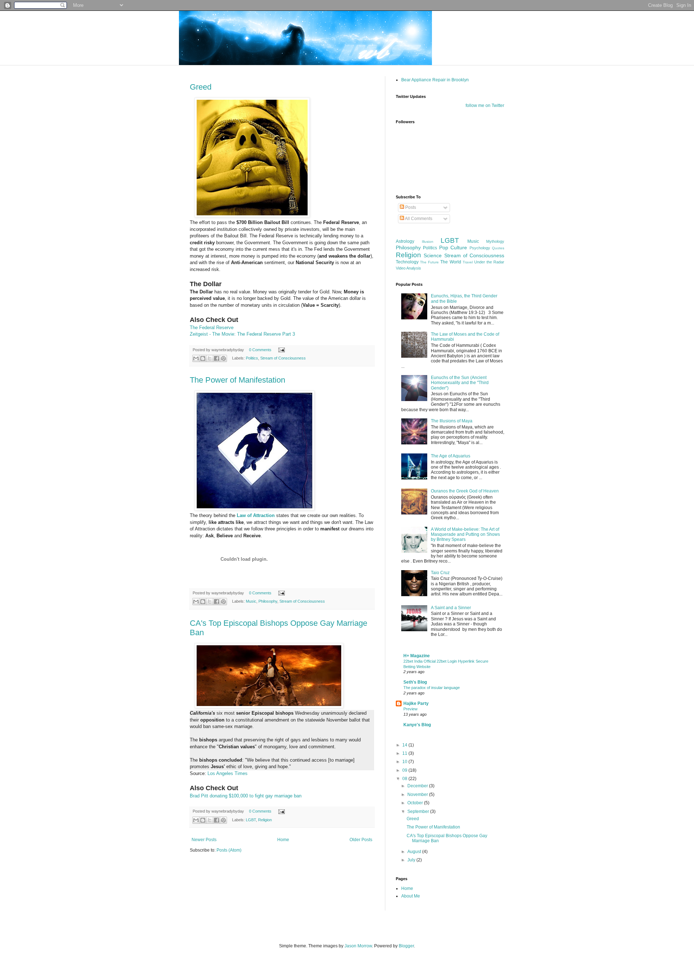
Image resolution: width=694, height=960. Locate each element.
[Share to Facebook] (216, 358)
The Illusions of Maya (451, 420)
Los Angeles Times (227, 773)
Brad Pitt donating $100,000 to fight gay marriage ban (245, 795)
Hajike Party (416, 703)
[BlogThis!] (202, 358)
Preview (410, 709)
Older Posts (361, 839)
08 (405, 778)
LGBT (251, 820)
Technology (407, 261)
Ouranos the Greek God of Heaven (465, 491)
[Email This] (196, 358)
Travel (468, 262)
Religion (265, 820)
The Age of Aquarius (450, 456)
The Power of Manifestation (237, 379)
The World (450, 261)
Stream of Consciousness (283, 358)
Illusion (427, 242)
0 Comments (260, 350)
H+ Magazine (416, 655)
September (418, 811)
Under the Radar (489, 262)
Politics (252, 358)
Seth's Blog (415, 682)
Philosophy (267, 601)
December (418, 785)
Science (433, 255)
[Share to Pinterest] (223, 358)
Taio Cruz (440, 572)
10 (405, 761)
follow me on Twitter (485, 105)
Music (251, 601)
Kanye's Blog (417, 724)
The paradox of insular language (431, 687)
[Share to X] (209, 358)
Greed (200, 86)
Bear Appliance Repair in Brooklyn (435, 79)
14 (405, 745)
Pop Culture (453, 247)
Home (283, 839)
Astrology (405, 241)
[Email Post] (281, 350)
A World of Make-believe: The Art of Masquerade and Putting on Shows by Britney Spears (465, 534)
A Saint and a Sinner (451, 607)
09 (405, 770)
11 (405, 753)
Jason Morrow (358, 945)
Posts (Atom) (229, 850)
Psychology (480, 248)
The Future (429, 262)
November (418, 794)
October (415, 802)
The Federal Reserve (212, 327)
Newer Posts (204, 839)
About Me (410, 896)
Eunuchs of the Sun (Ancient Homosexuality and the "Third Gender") (460, 383)
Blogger (406, 945)
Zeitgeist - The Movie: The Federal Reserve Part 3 (242, 334)
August (414, 851)
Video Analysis (408, 268)
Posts (410, 207)
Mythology (495, 241)
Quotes (498, 248)
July (411, 859)
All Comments (418, 218)
